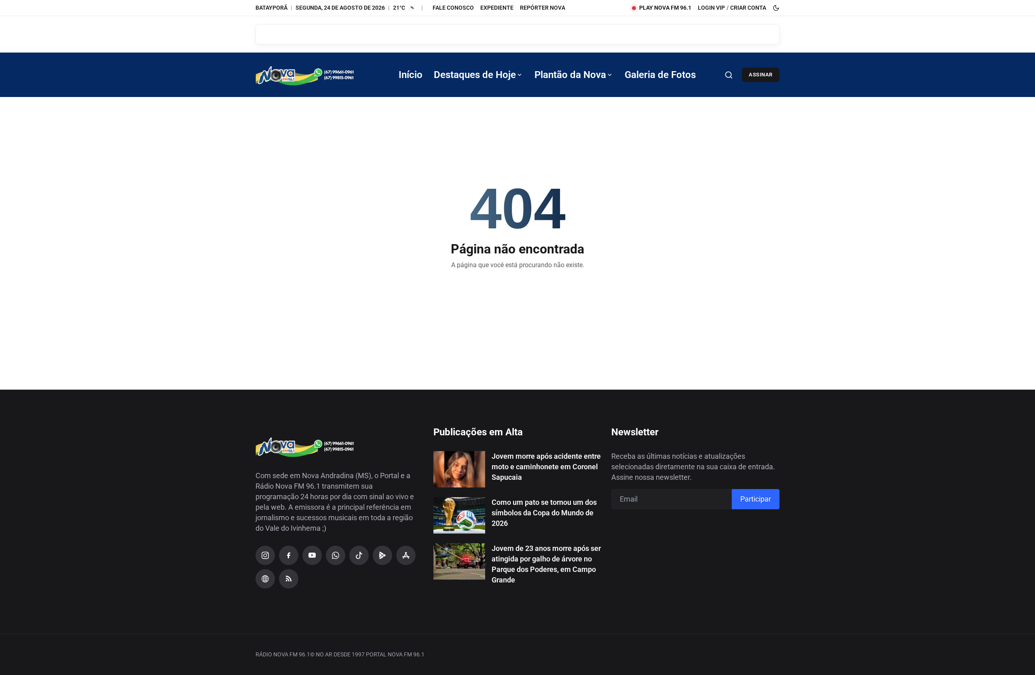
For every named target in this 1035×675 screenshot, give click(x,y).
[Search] (729, 75)
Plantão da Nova (570, 74)
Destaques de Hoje (475, 74)
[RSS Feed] (288, 579)
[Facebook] (288, 555)
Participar (755, 499)
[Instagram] (265, 555)
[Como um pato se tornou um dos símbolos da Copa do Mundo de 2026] (459, 515)
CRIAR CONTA (748, 7)
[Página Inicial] (316, 75)
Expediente (496, 7)
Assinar (761, 75)
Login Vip (711, 7)
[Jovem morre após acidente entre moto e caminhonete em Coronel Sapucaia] (459, 469)
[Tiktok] (359, 555)
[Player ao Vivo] (265, 579)
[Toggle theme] (776, 7)
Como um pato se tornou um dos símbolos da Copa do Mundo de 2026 (544, 512)
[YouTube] (312, 555)
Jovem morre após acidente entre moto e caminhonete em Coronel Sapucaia (546, 466)
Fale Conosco (453, 7)
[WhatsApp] (335, 555)
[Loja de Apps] (406, 555)
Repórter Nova (542, 7)
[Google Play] (382, 555)
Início (410, 74)
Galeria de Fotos (660, 74)
